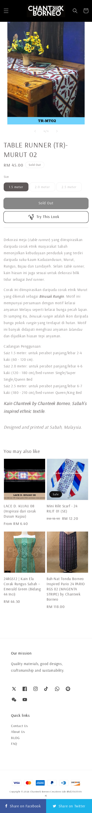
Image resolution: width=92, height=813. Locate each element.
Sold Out (46, 203)
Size (6, 177)
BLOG (15, 738)
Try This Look (48, 216)
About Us (18, 731)
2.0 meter (42, 187)
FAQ (14, 743)
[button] (6, 10)
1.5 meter (16, 187)
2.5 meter (69, 187)
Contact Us (19, 726)
